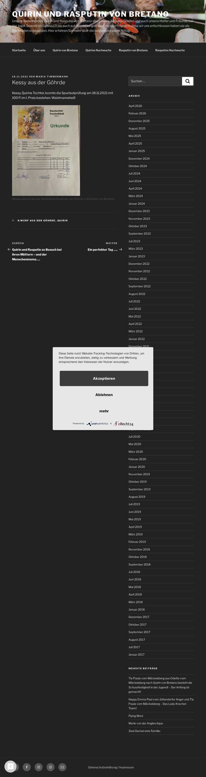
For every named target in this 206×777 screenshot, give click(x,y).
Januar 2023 (137, 256)
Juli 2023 (134, 241)
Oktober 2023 (138, 226)
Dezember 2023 (139, 211)
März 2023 (136, 248)
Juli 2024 (134, 173)
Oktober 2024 (138, 166)
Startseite (19, 50)
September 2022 (139, 286)
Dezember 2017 (139, 617)
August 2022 (137, 294)
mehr (104, 411)
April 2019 (135, 527)
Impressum (126, 767)
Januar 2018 (137, 609)
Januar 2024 (137, 203)
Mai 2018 (135, 587)
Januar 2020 (137, 466)
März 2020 (136, 451)
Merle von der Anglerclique (146, 723)
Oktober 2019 (138, 481)
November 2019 (139, 474)
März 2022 (136, 331)
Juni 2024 (135, 181)
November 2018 (139, 549)
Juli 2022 (134, 301)
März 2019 (136, 534)
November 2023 (139, 218)
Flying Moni (136, 715)
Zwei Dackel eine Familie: (145, 731)
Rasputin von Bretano (133, 50)
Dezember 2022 (139, 263)
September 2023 (140, 233)
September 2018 (139, 564)
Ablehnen (104, 394)
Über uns (39, 50)
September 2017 (139, 632)
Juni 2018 (135, 579)
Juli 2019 (134, 504)
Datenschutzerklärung (102, 767)
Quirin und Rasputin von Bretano (90, 14)
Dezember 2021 (139, 346)
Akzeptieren (104, 378)
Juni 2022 (135, 308)
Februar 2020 (137, 459)
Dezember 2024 (139, 158)
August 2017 (137, 639)
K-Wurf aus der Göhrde (37, 220)
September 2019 (139, 489)
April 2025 (135, 143)
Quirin (62, 220)
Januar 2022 (137, 339)
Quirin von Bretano (65, 50)
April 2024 (135, 188)
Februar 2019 (137, 541)
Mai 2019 (135, 519)
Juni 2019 (135, 511)
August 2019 (137, 496)
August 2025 (137, 128)
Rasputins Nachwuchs (170, 50)
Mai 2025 (135, 136)
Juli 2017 (134, 647)
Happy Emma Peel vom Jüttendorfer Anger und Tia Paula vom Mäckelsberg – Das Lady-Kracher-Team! (161, 704)
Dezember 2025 (139, 121)
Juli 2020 (134, 436)
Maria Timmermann (52, 76)
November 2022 (139, 271)
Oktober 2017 (137, 624)
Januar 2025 (137, 151)
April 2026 (135, 106)
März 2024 (136, 196)
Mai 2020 (135, 444)
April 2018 (135, 594)
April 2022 (135, 323)
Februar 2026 (137, 113)
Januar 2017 (136, 654)
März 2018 (136, 602)
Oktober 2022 (138, 278)
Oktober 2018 (138, 556)
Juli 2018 (134, 572)
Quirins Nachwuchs (98, 50)
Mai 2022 (135, 316)
